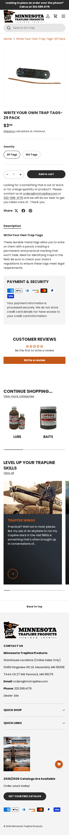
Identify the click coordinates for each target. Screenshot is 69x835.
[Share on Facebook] (23, 210)
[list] (34, 76)
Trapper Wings (21, 520)
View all (9, 473)
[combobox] (34, 28)
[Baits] (48, 418)
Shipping (9, 131)
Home (8, 38)
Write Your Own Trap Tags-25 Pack (40, 38)
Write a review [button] (34, 360)
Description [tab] (12, 226)
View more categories (19, 396)
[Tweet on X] (16, 210)
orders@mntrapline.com (40, 194)
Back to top (34, 606)
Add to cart (46, 174)
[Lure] (17, 418)
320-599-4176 (13, 198)
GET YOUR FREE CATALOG (24, 796)
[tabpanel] (34, 251)
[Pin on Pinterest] (30, 210)
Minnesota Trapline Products (27, 826)
